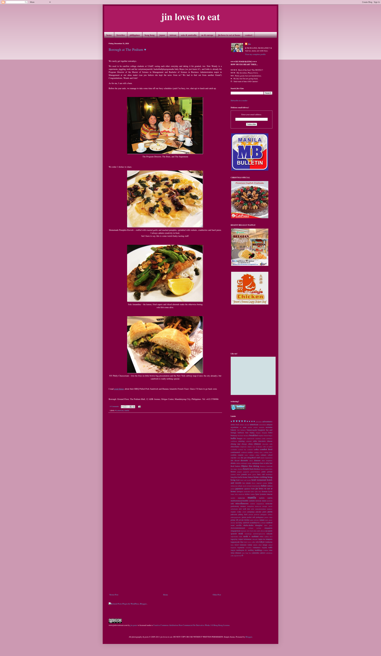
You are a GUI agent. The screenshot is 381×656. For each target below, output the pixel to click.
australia (261, 427)
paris (264, 511)
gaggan (239, 472)
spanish (234, 533)
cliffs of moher (267, 447)
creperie (240, 455)
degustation (268, 458)
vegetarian (240, 547)
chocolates (235, 446)
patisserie (234, 514)
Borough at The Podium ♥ (127, 49)
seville (239, 525)
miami (264, 501)
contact (248, 35)
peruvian (256, 514)
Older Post (217, 594)
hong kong (150, 35)
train (232, 545)
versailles (249, 547)
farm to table (264, 463)
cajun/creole (250, 438)
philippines (135, 35)
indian (270, 483)
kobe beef (258, 491)
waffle (270, 547)
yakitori (262, 553)
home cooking (260, 476)
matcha (269, 498)
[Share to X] (128, 406)
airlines (241, 425)
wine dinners (236, 552)
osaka (239, 512)
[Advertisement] (165, 584)
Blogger (249, 636)
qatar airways (254, 520)
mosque (264, 506)
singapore (268, 528)
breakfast (253, 435)
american (120, 410)
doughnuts (269, 460)
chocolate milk (267, 444)
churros (249, 447)
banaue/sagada (252, 430)
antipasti (269, 424)
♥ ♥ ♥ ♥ (251, 421)
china (250, 443)
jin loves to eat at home (229, 35)
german (269, 472)
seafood (269, 522)
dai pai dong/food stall (250, 457)
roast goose (268, 520)
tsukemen (243, 545)
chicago (244, 444)
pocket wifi (251, 517)
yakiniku (255, 552)
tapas (260, 539)
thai (241, 542)
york (232, 556)
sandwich (246, 522)
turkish (255, 545)
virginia (264, 547)
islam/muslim (256, 486)
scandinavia (255, 522)
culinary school (267, 455)
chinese (257, 443)
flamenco (263, 466)
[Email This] (122, 406)
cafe (244, 438)
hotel (238, 480)
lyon (257, 494)
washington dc (241, 550)
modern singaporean (257, 504)
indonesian (234, 486)
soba (254, 531)
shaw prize (268, 525)
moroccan (258, 506)
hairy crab (261, 474)
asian (244, 427)
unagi (265, 544)
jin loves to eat (190, 16)
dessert (237, 460)
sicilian (258, 528)
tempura (269, 539)
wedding (251, 550)
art (240, 427)
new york (242, 509)
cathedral (249, 441)
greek (249, 474)
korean (265, 491)
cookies (250, 452)
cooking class (258, 452)
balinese (243, 430)
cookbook (244, 452)
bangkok (261, 429)
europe (249, 463)
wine (270, 550)
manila (126, 410)
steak (240, 533)
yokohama (269, 553)
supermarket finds (236, 536)
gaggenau (246, 472)
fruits (270, 469)
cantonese (269, 438)
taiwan (173, 35)
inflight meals (242, 486)
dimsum (257, 460)
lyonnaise (263, 494)
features (238, 466)
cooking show (268, 452)
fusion (233, 471)
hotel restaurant (259, 479)
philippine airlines (266, 514)
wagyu (233, 550)
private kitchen (244, 520)
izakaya (269, 486)
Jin (249, 44)
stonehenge (248, 534)
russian (233, 523)
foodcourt (269, 466)
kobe (252, 491)
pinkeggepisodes (236, 517)
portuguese (260, 517)
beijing (252, 432)
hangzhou (234, 477)
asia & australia (189, 35)
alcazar (247, 425)
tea (264, 539)
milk (232, 503)
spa (266, 531)
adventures (267, 421)
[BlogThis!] (125, 406)
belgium (264, 433)
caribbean (234, 441)
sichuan (250, 528)
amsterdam (262, 425)
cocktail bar (242, 449)
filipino (244, 465)
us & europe (207, 35)
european (256, 463)
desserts (244, 460)
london (252, 494)
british (266, 435)
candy (263, 438)
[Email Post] (139, 406)
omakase (269, 509)
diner (263, 460)
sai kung (239, 522)
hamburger (269, 474)
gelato (263, 472)
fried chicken (254, 469)
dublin (238, 463)
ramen (262, 519)
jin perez (133, 625)
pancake (258, 512)
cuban (257, 455)
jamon (233, 489)
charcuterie (262, 441)
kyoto (270, 491)
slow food (250, 531)
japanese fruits (249, 488)
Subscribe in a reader (239, 100)
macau (269, 494)
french (246, 468)
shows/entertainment (238, 528)
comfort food (266, 449)
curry (238, 458)
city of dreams (257, 447)
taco (271, 536)
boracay (234, 435)
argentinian (234, 427)
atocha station (252, 427)
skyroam (243, 531)
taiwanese (248, 539)
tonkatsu (268, 542)
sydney (266, 536)
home (109, 35)
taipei (240, 539)
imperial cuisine (261, 483)
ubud (260, 545)
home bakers (248, 477)
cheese (269, 441)
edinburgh (244, 463)
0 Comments (114, 406)
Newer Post (113, 594)
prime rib (234, 519)
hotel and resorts (245, 480)
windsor (265, 550)
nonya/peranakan (260, 509)
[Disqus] (165, 456)
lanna (232, 494)
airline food (235, 424)
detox (251, 460)
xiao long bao (246, 553)
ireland (249, 486)
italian (264, 485)
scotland (263, 523)
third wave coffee (249, 542)
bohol (270, 432)
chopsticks (243, 447)
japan (162, 35)
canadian (258, 438)
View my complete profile (255, 54)
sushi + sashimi (251, 536)
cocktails (250, 449)
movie (270, 506)
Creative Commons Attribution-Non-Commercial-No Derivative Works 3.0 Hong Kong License (191, 625)
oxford (244, 512)
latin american (239, 494)
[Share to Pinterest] (133, 406)
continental (235, 452)
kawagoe (240, 491)
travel (237, 545)
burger (239, 438)
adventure (259, 422)
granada (244, 474)
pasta (270, 511)
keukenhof (247, 491)
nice (248, 509)
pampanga (250, 512)
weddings (258, 550)
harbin (240, 477)
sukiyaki (269, 533)
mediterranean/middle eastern (243, 500)
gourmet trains (235, 474)
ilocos (253, 483)
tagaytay (234, 539)
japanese (239, 488)
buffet (233, 438)
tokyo (262, 541)
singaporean (236, 530)
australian (269, 427)
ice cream (246, 483)
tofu (257, 542)
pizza (244, 517)
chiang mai (235, 443)
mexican (258, 501)
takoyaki (255, 539)
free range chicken (236, 469)
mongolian (250, 506)
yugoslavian (237, 556)
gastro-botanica (255, 472)
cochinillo (234, 449)
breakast (246, 435)
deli (232, 460)
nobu (252, 509)
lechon (247, 494)
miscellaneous (242, 503)
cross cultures (249, 455)
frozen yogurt (265, 469)
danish (262, 458)
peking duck (243, 514)
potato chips (268, 517)
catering (241, 441)
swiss (261, 536)
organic (233, 512)
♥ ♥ (235, 421)
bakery (233, 429)
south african (261, 531)
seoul (232, 525)
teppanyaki (235, 542)
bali (238, 430)
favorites (121, 35)
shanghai (258, 525)
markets (262, 498)
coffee (256, 449)
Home (165, 594)
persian (251, 514)
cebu (255, 441)
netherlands (234, 509)
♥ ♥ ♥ (242, 421)
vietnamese (256, 547)
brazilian (240, 435)
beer (246, 432)
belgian (258, 433)
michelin (269, 501)
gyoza (254, 474)
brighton (260, 435)
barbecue (241, 432)
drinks (233, 463)
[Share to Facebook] (130, 406)
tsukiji (250, 545)
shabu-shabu (248, 525)
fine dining (254, 465)
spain (270, 530)
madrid (233, 498)
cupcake (233, 458)
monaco (243, 506)
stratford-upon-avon (259, 534)
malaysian (241, 498)
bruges (270, 435)
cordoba (233, 455)
